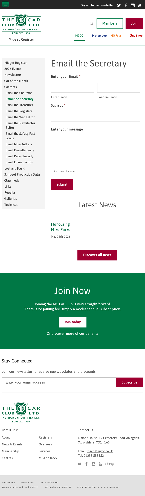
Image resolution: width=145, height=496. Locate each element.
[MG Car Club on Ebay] (109, 464)
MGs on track (48, 458)
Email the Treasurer (19, 105)
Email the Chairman (19, 93)
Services (44, 451)
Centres (7, 458)
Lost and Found (14, 168)
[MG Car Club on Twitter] (119, 5)
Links (7, 186)
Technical (11, 205)
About (6, 437)
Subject (58, 105)
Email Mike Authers (19, 144)
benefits (91, 333)
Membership (10, 451)
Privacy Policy (8, 482)
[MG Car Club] (21, 35)
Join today (72, 322)
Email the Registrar (19, 111)
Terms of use (27, 482)
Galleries (10, 199)
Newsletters (13, 75)
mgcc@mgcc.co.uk (100, 451)
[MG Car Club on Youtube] (139, 5)
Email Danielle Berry (20, 150)
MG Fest (116, 35)
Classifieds (11, 180)
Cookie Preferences (49, 482)
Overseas (45, 444)
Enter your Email (65, 76)
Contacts (10, 87)
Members (109, 23)
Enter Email (59, 97)
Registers (45, 437)
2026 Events (12, 69)
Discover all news (97, 255)
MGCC (79, 35)
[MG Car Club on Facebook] (126, 5)
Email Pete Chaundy (19, 156)
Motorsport (97, 35)
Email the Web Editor (20, 117)
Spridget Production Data (22, 174)
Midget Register (15, 63)
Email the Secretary (19, 99)
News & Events (12, 444)
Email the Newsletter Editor (20, 125)
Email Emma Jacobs (19, 162)
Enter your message (67, 129)
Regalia (9, 192)
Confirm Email (107, 97)
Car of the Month (16, 81)
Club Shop (136, 35)
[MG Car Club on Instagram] (133, 5)
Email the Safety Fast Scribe (20, 136)
